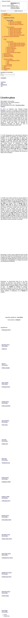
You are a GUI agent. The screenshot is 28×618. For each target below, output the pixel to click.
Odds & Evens (5, 477)
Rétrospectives (7, 53)
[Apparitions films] (15, 5)
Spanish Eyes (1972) (6, 572)
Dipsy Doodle (5, 382)
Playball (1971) (5, 515)
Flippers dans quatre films (16, 32)
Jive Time (4, 439)
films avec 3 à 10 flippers (15, 23)
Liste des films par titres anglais (17, 45)
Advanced (20, 11)
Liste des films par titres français (17, 43)
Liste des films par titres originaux (17, 44)
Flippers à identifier (8, 55)
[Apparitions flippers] (15, 7)
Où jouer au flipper (8, 59)
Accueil (5, 13)
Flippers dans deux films (15, 29)
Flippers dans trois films (15, 31)
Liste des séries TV (11, 47)
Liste (8, 63)
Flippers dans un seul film (16, 28)
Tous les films (10, 20)
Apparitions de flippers (9, 17)
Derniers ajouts (7, 15)
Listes (5, 39)
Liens (5, 67)
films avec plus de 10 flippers (16, 24)
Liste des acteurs (10, 51)
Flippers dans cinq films (15, 33)
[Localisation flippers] (15, 8)
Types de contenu (6, 5)
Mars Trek (4, 458)
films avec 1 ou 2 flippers (15, 21)
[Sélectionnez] (15, 3)
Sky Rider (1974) (6, 534)
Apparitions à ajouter (8, 56)
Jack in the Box (5, 420)
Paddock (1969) (5, 496)
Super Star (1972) (6, 591)
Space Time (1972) (6, 553)
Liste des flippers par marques (14, 52)
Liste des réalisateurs (11, 48)
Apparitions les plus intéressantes (11, 36)
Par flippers (9, 64)
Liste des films (10, 41)
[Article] (15, 4)
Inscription (3, 78)
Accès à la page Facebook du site (4, 84)
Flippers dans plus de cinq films (17, 35)
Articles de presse (8, 65)
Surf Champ (4, 610)
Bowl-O (4, 363)
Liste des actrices (11, 49)
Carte (8, 61)
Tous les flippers (10, 27)
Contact (5, 69)
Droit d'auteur (7, 68)
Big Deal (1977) (5, 344)
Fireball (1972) (5, 401)
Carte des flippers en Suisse (13, 60)
